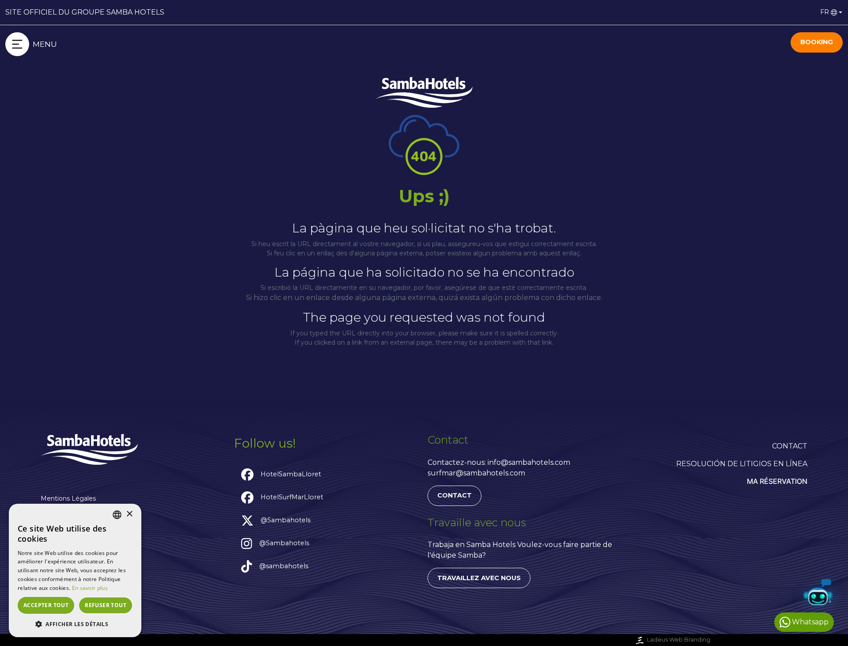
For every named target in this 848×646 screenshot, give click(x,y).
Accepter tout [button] (45, 605)
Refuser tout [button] (105, 605)
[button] (75, 623)
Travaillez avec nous (479, 578)
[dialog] (75, 570)
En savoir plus (90, 588)
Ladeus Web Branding (678, 639)
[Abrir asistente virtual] (818, 594)
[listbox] (117, 514)
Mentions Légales (68, 498)
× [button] (129, 514)
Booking (816, 42)
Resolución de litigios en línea (741, 464)
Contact (454, 495)
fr (824, 12)
